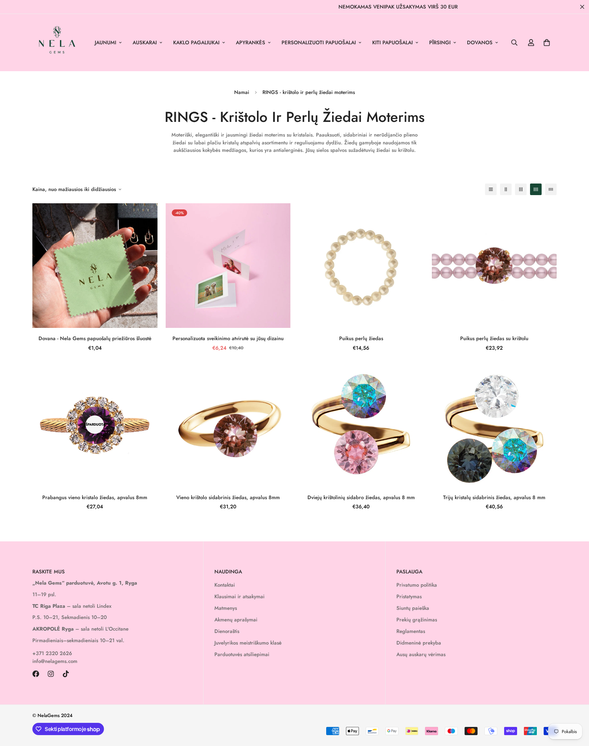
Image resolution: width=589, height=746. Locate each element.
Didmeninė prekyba (418, 643)
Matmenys (225, 608)
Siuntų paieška (412, 608)
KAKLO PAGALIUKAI (196, 42)
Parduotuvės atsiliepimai (241, 654)
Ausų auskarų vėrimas (420, 654)
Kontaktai (224, 585)
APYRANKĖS (250, 42)
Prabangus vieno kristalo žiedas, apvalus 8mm (94, 497)
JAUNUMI (105, 42)
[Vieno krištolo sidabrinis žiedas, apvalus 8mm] (228, 424)
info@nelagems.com (54, 661)
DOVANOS (480, 42)
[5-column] (551, 189)
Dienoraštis (226, 631)
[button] (547, 42)
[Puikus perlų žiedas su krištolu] (494, 265)
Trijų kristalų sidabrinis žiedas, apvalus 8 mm (494, 497)
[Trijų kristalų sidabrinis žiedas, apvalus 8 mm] (494, 424)
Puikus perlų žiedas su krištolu (494, 338)
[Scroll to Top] (576, 709)
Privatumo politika (416, 585)
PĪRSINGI (440, 42)
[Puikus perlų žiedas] (361, 265)
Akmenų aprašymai (235, 619)
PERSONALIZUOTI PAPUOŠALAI (319, 42)
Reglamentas (410, 631)
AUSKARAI (145, 42)
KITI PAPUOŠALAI (392, 42)
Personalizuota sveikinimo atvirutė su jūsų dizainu (228, 338)
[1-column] (491, 189)
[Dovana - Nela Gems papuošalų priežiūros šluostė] (94, 265)
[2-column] (506, 189)
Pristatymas (409, 596)
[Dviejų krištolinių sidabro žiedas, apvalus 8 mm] (361, 424)
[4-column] (536, 189)
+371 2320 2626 (52, 653)
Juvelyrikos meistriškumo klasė (248, 643)
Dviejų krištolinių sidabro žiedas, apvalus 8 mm (361, 497)
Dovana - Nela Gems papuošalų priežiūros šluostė (95, 338)
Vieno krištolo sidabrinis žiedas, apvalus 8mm (228, 497)
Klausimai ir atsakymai (239, 596)
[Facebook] (35, 673)
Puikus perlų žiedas (361, 338)
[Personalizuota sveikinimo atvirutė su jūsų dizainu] (228, 265)
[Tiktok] (65, 673)
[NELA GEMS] (57, 42)
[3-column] (521, 189)
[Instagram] (50, 673)
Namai (241, 92)
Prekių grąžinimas (416, 619)
